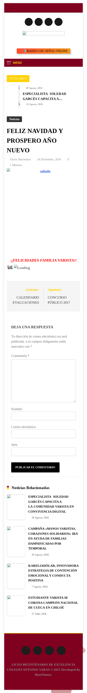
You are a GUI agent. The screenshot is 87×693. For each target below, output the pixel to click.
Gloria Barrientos (20, 159)
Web (14, 445)
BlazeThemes (43, 674)
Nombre (16, 409)
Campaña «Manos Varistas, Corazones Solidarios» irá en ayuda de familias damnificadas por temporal (53, 538)
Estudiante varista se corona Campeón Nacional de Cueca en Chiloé (53, 602)
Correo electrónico (23, 427)
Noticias (14, 119)
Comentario (20, 356)
